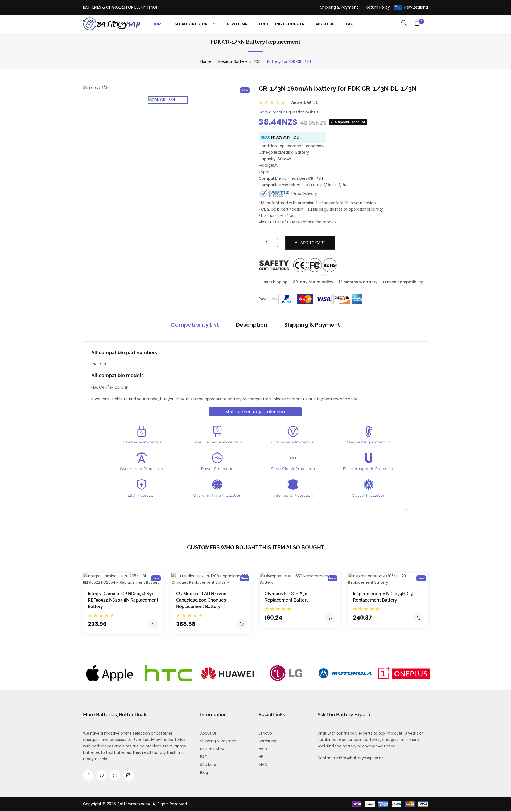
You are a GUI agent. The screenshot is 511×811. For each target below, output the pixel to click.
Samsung (267, 741)
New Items (237, 24)
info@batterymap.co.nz (361, 757)
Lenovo (265, 733)
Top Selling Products (281, 24)
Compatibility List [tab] (195, 324)
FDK (257, 61)
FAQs (204, 756)
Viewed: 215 (304, 102)
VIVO (263, 764)
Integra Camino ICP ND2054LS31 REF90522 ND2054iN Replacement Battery (123, 600)
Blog (204, 772)
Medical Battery (232, 61)
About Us (325, 24)
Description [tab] (251, 324)
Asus (263, 749)
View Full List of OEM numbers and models (297, 222)
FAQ (350, 24)
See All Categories (194, 24)
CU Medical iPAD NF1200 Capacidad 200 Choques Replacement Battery (201, 600)
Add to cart (312, 243)
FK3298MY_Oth (286, 137)
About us (208, 733)
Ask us (312, 112)
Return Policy (378, 7)
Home (157, 24)
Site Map (208, 764)
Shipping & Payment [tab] (312, 324)
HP (261, 756)
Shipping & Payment (339, 7)
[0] (417, 23)
